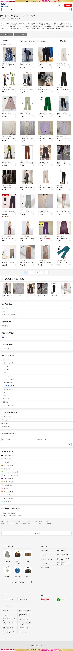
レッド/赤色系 (7, 488)
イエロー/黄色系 (8, 482)
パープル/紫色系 (8, 478)
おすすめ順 (31, 41)
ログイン (60, 5)
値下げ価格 (4, 326)
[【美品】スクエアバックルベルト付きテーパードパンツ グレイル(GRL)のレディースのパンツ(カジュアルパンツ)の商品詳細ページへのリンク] (64, 103)
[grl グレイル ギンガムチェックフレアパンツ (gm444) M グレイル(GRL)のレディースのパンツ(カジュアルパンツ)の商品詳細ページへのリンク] (45, 79)
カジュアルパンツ (19, 34)
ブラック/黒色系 (8, 455)
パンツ (5, 373)
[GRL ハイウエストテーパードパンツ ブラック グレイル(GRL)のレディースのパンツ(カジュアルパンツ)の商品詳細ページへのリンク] (64, 177)
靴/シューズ (6, 399)
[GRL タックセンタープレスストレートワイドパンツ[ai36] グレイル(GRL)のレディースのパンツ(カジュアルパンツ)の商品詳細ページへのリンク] (64, 79)
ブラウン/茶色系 (8, 465)
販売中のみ (24, 41)
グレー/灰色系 (7, 462)
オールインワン (8, 389)
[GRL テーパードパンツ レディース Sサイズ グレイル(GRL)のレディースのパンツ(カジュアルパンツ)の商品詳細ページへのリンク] (64, 128)
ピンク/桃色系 (7, 485)
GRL (2, 337)
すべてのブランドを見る (17, 582)
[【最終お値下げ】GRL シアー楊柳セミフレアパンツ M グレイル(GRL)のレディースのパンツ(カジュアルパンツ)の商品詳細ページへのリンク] (45, 252)
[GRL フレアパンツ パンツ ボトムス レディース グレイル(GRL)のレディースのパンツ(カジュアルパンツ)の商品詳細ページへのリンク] (9, 152)
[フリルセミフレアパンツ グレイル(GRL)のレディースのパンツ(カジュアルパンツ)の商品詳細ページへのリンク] (27, 128)
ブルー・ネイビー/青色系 (10, 475)
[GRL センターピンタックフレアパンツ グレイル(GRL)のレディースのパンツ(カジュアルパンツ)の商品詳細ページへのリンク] (27, 177)
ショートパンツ (8, 382)
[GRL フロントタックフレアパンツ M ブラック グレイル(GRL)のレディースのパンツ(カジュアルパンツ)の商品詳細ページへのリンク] (45, 54)
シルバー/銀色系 (8, 495)
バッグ (5, 395)
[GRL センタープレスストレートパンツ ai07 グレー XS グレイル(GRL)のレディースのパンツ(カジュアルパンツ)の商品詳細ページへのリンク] (27, 54)
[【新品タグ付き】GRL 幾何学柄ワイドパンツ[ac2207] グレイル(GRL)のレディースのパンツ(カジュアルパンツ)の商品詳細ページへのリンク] (64, 152)
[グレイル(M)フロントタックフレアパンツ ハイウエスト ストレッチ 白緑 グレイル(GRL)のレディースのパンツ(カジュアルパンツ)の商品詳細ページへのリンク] (9, 79)
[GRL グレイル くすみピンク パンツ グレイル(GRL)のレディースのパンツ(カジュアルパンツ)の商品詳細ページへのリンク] (45, 128)
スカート (5, 392)
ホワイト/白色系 (8, 459)
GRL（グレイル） (6, 34)
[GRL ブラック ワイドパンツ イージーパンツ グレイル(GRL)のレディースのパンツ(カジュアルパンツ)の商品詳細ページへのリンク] (45, 152)
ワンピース (6, 369)
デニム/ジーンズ (8, 379)
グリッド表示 (42, 41)
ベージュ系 (6, 469)
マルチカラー (7, 501)
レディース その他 (8, 405)
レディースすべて (8, 363)
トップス (5, 366)
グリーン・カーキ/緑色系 (10, 472)
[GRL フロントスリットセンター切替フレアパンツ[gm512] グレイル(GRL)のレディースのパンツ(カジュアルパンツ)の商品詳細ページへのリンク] (27, 152)
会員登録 (68, 5)
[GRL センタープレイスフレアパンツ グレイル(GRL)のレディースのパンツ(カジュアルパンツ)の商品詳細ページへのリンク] (45, 177)
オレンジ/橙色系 (8, 491)
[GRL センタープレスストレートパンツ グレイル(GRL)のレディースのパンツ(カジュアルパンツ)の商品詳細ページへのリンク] (27, 103)
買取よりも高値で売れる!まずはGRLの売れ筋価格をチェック (11, 514)
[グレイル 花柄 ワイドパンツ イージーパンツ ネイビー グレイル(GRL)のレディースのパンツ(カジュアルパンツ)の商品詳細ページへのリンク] (9, 54)
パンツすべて (8, 376)
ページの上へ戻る (36, 533)
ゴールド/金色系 (8, 498)
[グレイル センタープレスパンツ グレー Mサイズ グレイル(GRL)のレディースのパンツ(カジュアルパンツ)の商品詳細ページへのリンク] (27, 79)
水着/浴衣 (5, 402)
